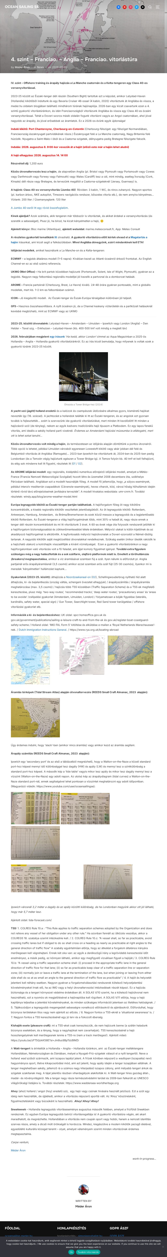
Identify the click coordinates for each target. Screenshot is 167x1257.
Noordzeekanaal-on (78, 577)
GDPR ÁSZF (117, 1235)
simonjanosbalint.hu (90, 1235)
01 (74, 463)
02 (79, 463)
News (40, 67)
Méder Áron (22, 67)
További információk (88, 1252)
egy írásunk (57, 336)
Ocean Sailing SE (22, 7)
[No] (163, 1246)
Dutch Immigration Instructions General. (43, 629)
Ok (71, 1252)
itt (55, 237)
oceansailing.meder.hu (18, 1235)
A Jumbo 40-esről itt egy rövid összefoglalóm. (40, 207)
